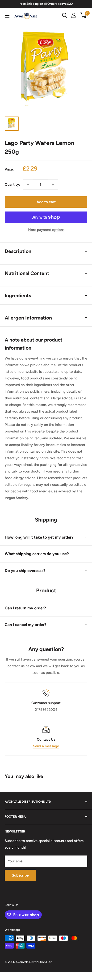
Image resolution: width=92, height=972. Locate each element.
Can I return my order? (25, 608)
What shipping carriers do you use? (37, 553)
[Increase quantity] (53, 184)
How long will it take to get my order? (39, 537)
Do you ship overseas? (25, 570)
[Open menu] (7, 16)
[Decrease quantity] (28, 184)
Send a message (46, 746)
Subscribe (20, 875)
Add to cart (46, 202)
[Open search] (64, 15)
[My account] (73, 15)
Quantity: (12, 184)
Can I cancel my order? (25, 624)
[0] (83, 15)
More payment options (46, 230)
